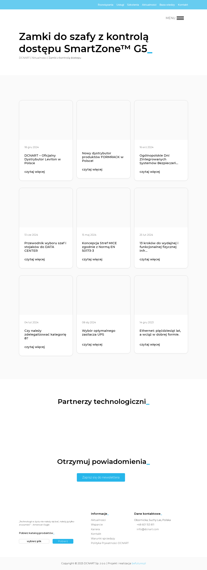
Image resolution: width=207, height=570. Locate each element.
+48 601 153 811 (145, 524)
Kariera (95, 529)
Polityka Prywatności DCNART (110, 543)
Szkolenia (133, 4)
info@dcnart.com (148, 529)
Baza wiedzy (167, 4)
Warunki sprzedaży (103, 538)
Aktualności (149, 4)
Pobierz (63, 541)
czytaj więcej (34, 172)
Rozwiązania (105, 4)
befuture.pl (139, 563)
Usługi (120, 4)
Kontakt (183, 4)
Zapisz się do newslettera (101, 477)
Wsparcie (97, 524)
